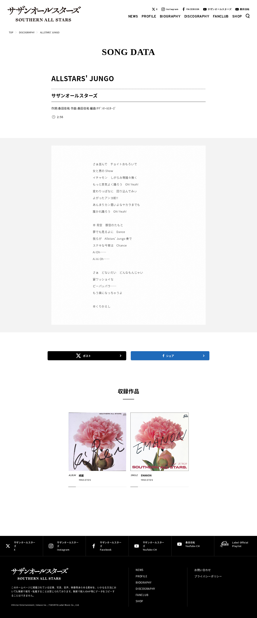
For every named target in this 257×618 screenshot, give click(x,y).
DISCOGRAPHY (196, 16)
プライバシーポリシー (208, 576)
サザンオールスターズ (220, 9)
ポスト (87, 356)
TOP (11, 32)
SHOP (237, 16)
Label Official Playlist (240, 544)
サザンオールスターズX (24, 546)
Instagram (172, 9)
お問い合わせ (202, 570)
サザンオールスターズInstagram (67, 546)
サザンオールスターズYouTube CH (153, 546)
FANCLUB (221, 16)
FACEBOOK (192, 9)
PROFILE (149, 16)
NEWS (133, 16)
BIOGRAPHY (170, 16)
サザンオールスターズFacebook (110, 546)
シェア (170, 356)
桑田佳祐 (244, 9)
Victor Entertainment (23, 605)
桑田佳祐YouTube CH (193, 544)
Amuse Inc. (41, 605)
